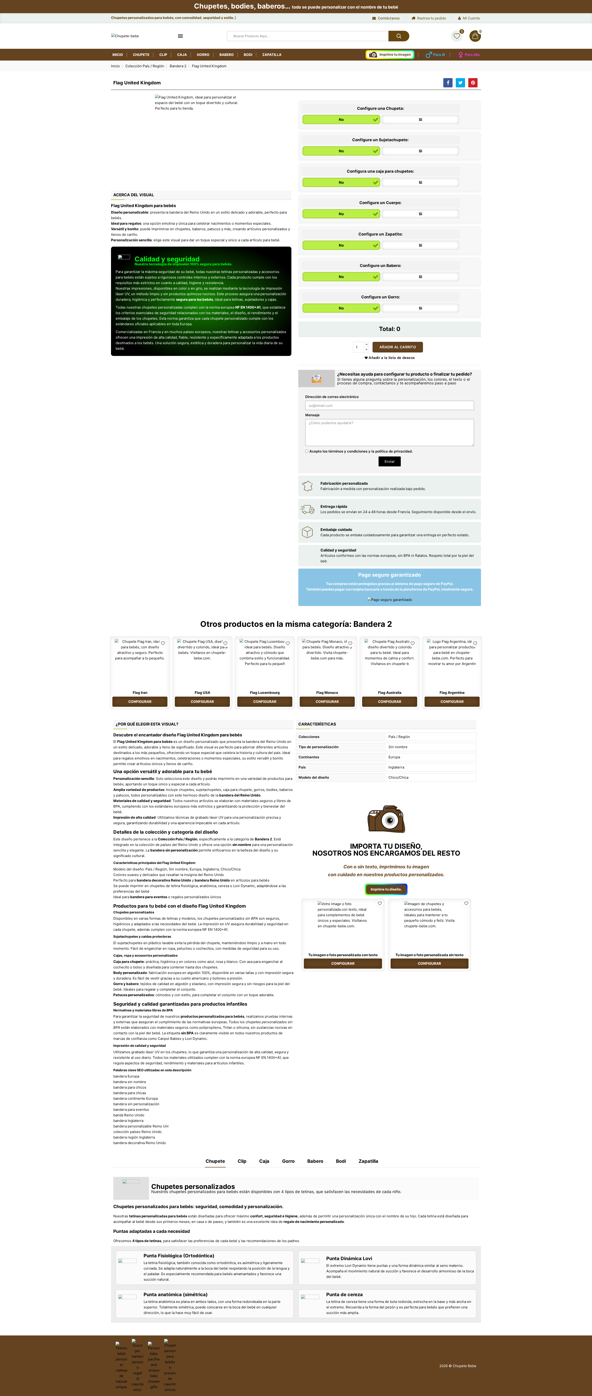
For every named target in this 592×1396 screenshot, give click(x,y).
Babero (226, 54)
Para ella (472, 54)
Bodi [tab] (341, 1161)
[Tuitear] (460, 82)
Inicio (117, 54)
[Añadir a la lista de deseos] (163, 643)
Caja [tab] (264, 1161)
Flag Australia (389, 692)
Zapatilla (271, 54)
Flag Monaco (327, 692)
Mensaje (312, 415)
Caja (182, 54)
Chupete (141, 54)
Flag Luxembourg (265, 692)
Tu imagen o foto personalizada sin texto (429, 955)
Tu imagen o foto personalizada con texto (343, 955)
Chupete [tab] (215, 1161)
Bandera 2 (372, 624)
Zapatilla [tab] (368, 1161)
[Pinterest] (473, 82)
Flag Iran (140, 692)
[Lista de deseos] (456, 36)
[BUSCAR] (398, 36)
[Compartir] (448, 82)
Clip (163, 54)
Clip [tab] (242, 1161)
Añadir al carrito (397, 347)
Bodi (248, 54)
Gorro (203, 54)
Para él (439, 54)
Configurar (139, 701)
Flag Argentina (452, 692)
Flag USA (202, 692)
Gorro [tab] (288, 1161)
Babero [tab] (315, 1161)
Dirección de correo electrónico (332, 397)
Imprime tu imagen (395, 54)
